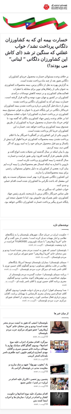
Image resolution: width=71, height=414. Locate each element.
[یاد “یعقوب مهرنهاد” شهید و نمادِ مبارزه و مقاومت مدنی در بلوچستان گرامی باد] (59, 369)
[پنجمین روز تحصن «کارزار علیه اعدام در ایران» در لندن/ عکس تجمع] (59, 384)
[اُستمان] (55, 6)
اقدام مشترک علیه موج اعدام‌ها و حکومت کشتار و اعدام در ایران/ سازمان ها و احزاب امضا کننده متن (26, 397)
